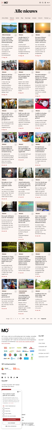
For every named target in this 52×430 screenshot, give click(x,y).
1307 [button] (23, 318)
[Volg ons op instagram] (5, 377)
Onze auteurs (42, 350)
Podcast (46, 18)
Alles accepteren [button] (11, 419)
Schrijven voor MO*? (44, 353)
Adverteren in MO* (43, 356)
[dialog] (11, 409)
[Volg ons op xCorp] (8, 377)
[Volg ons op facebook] (2, 377)
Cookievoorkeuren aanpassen (26, 423)
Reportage (27, 18)
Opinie (17, 18)
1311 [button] (39, 318)
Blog (22, 18)
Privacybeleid (21, 414)
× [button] (19, 391)
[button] (11, 426)
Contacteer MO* (43, 346)
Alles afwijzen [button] (11, 423)
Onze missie (42, 343)
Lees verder (10, 403)
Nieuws (12, 18)
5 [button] (19, 318)
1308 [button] (27, 318)
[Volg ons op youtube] (17, 377)
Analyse (34, 18)
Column (40, 18)
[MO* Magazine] (6, 3)
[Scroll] (49, 18)
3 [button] (15, 318)
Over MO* (41, 339)
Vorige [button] (7, 318)
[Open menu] (2, 2)
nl (48, 2)
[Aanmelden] (45, 2)
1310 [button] (35, 318)
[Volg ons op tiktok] (14, 377)
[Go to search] (42, 2)
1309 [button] (31, 318)
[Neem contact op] (40, 2)
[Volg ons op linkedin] (11, 377)
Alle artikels (5, 18)
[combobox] (18, 391)
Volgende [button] (43, 318)
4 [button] (17, 318)
